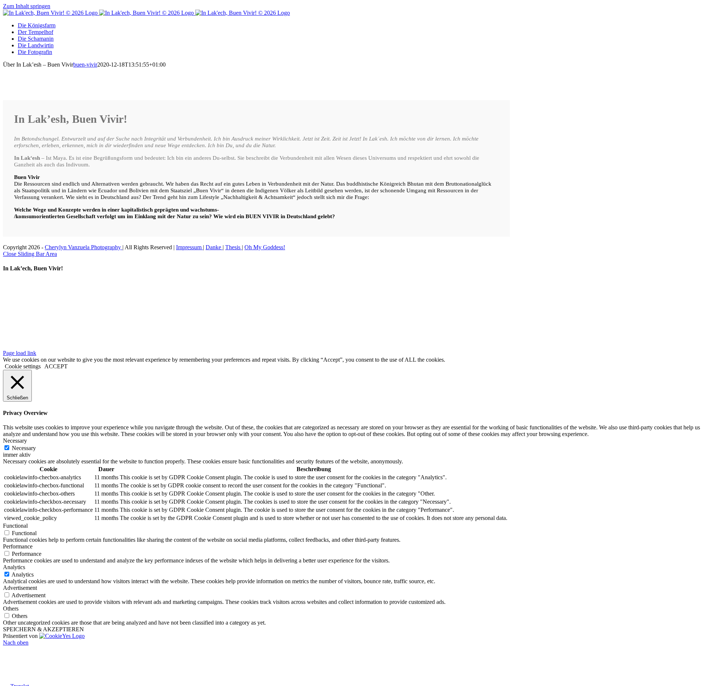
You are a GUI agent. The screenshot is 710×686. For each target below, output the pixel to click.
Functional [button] (15, 526)
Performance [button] (18, 546)
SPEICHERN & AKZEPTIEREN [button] (43, 629)
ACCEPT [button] (56, 366)
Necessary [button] (15, 440)
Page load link (19, 353)
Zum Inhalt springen (26, 6)
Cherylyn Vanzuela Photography (83, 247)
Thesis (233, 247)
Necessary (24, 448)
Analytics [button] (14, 567)
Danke (214, 247)
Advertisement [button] (20, 588)
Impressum (189, 247)
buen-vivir (85, 64)
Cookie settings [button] (23, 366)
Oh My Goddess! (264, 247)
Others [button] (10, 608)
